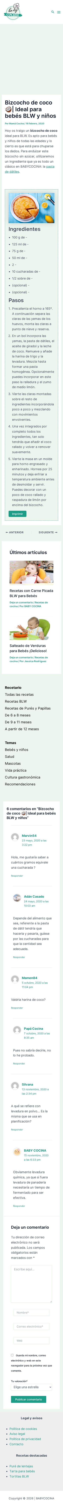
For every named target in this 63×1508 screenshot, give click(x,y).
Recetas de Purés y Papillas (28, 708)
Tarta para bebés (22, 1471)
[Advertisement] (31, 57)
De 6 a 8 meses (17, 715)
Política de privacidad (25, 1439)
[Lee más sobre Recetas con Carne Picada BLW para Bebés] (32, 572)
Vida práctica (15, 770)
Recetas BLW (16, 701)
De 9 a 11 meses (18, 722)
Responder (17, 875)
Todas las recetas (19, 694)
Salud (9, 757)
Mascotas (13, 763)
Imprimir (17, 514)
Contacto (16, 1444)
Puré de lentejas (21, 1466)
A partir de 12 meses (22, 729)
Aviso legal (17, 1434)
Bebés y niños (16, 750)
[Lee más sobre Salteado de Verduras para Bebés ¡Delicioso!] (32, 627)
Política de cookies (23, 1429)
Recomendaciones (20, 784)
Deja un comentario (21, 602)
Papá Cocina (33, 1028)
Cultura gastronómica (22, 777)
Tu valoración (19, 1381)
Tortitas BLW (19, 1476)
